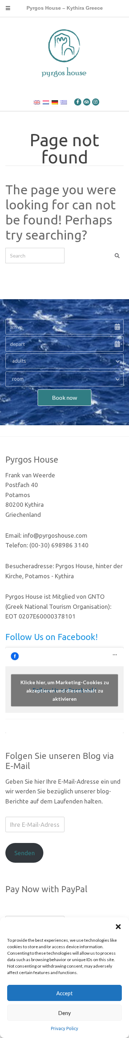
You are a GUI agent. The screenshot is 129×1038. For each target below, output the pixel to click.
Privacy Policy (64, 1028)
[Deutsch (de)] (55, 102)
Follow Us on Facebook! (51, 637)
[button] (118, 926)
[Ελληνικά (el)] (64, 102)
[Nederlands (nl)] (46, 102)
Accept (64, 993)
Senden (24, 852)
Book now (64, 397)
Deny (64, 1013)
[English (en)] (37, 102)
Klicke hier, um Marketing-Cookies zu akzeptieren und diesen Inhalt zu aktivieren (64, 690)
